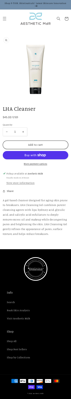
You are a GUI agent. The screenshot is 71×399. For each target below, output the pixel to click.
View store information (20, 182)
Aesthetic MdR (38, 393)
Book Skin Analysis (18, 310)
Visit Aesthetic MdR (18, 318)
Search (11, 302)
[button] (4, 19)
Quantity (7, 124)
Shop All (12, 341)
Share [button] (10, 190)
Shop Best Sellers (17, 349)
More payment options (35, 163)
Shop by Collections (18, 357)
